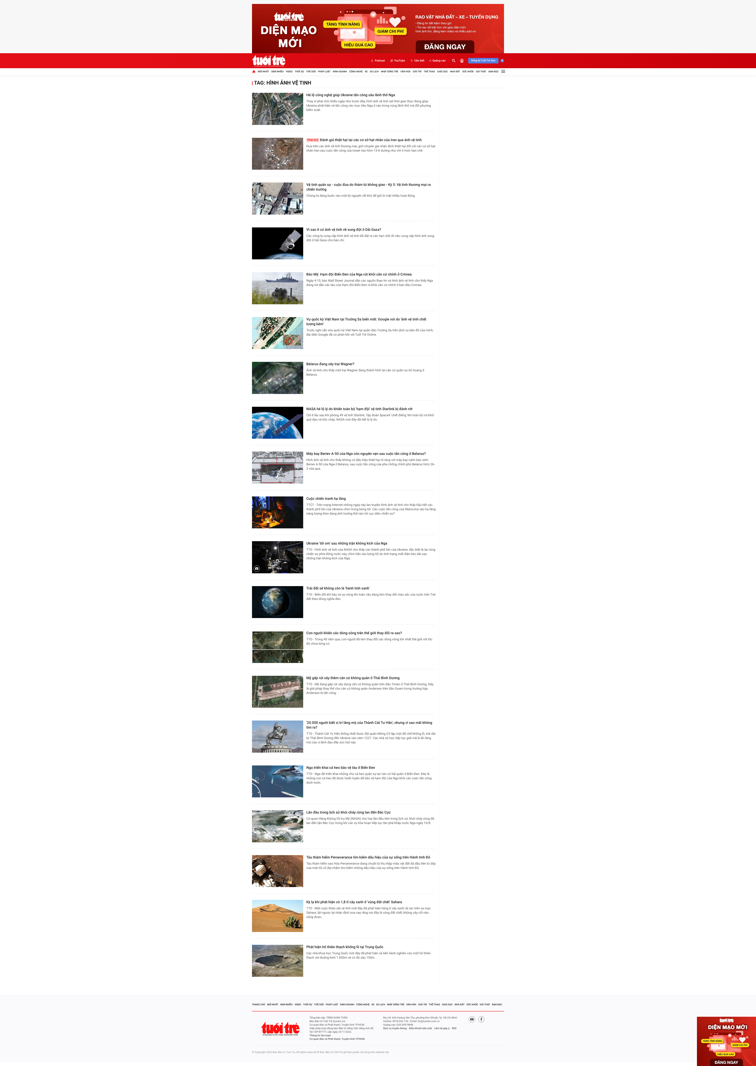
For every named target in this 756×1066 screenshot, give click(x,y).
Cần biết (419, 60)
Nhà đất (455, 71)
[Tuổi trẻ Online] (280, 1029)
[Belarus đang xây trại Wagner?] (277, 378)
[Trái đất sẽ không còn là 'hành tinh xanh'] (277, 602)
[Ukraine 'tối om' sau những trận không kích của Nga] (277, 557)
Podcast (380, 60)
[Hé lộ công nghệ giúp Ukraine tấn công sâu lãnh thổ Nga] (277, 109)
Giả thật (481, 71)
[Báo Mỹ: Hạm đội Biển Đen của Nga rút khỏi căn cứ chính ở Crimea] (277, 288)
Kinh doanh (340, 71)
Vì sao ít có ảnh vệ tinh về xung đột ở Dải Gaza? (343, 230)
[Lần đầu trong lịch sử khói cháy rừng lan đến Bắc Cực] (277, 826)
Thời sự (299, 71)
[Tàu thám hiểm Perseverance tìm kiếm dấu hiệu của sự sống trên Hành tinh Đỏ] (277, 871)
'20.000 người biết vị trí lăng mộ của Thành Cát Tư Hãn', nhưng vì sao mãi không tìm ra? (369, 725)
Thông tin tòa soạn (320, 1035)
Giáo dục (442, 71)
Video (289, 71)
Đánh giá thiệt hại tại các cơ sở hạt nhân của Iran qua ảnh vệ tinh (364, 140)
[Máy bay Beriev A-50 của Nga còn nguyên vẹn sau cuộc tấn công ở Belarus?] (277, 468)
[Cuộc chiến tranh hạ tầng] (277, 512)
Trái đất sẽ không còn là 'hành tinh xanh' (338, 588)
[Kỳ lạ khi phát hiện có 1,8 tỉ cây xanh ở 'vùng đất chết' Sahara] (277, 916)
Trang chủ (258, 1004)
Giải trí (417, 71)
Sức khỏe (468, 71)
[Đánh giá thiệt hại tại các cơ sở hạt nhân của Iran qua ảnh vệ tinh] (277, 154)
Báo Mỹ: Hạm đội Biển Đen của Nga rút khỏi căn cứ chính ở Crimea (359, 274)
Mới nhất (263, 71)
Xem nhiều (277, 71)
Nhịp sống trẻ (389, 71)
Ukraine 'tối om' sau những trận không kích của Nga (346, 543)
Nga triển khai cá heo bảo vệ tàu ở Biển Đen (340, 768)
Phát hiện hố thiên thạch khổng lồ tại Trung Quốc (344, 947)
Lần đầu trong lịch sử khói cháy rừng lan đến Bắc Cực (348, 812)
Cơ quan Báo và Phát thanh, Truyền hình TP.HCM (337, 1039)
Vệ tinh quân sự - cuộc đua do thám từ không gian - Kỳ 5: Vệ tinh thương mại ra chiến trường (368, 187)
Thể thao (429, 71)
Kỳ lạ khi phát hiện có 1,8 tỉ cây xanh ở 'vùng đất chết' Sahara (354, 902)
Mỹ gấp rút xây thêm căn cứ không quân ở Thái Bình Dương (353, 678)
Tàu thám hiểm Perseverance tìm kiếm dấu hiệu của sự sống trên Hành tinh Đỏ (368, 857)
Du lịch (374, 71)
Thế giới (311, 71)
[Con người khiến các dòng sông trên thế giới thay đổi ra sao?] (277, 647)
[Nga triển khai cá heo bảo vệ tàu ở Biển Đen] (277, 781)
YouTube (399, 60)
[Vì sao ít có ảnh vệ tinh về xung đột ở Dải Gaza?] (277, 243)
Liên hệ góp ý (441, 1028)
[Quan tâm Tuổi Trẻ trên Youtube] (472, 1019)
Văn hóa (405, 71)
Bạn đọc (494, 71)
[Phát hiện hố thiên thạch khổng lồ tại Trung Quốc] (277, 961)
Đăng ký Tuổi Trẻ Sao (483, 60)
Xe (366, 71)
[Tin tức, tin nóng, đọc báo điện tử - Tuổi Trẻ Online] (268, 61)
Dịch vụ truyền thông (395, 1028)
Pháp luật (324, 71)
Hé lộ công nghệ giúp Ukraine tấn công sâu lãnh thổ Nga (350, 95)
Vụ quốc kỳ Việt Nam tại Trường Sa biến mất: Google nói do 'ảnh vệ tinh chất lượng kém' (366, 321)
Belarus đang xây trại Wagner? (330, 364)
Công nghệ (356, 71)
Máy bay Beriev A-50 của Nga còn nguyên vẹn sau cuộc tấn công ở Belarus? (366, 454)
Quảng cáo (439, 60)
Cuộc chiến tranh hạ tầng (326, 499)
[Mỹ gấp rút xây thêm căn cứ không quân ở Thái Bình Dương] (277, 692)
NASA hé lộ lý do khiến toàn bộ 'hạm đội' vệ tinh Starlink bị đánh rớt (359, 409)
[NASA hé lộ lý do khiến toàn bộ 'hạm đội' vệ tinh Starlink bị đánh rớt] (277, 423)
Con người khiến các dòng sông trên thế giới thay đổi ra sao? (354, 633)
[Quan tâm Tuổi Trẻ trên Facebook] (481, 1019)
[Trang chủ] (254, 71)
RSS (454, 1028)
